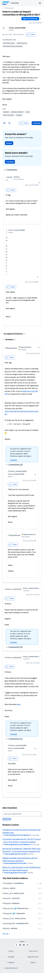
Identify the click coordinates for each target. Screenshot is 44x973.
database (6, 112)
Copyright (11, 957)
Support (33, 962)
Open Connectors (22, 43)
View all (5, 934)
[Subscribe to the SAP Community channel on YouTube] (24, 945)
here (18, 704)
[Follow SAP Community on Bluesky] (20, 945)
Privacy (11, 951)
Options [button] (40, 19)
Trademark (11, 962)
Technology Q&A (9, 8)
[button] (27, 34)
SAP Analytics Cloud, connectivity (12, 46)
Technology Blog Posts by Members (17, 835)
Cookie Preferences (11, 968)
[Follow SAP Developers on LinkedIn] (27, 945)
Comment (36, 123)
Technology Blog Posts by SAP (15, 854)
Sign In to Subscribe (30, 18)
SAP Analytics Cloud (9, 43)
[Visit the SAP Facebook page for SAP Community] (16, 945)
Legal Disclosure (33, 957)
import (27, 112)
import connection (8, 115)
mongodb (19, 115)
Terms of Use (33, 951)
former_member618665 (17, 28)
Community (14, 3)
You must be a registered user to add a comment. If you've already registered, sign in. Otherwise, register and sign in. (20, 452)
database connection (17, 112)
